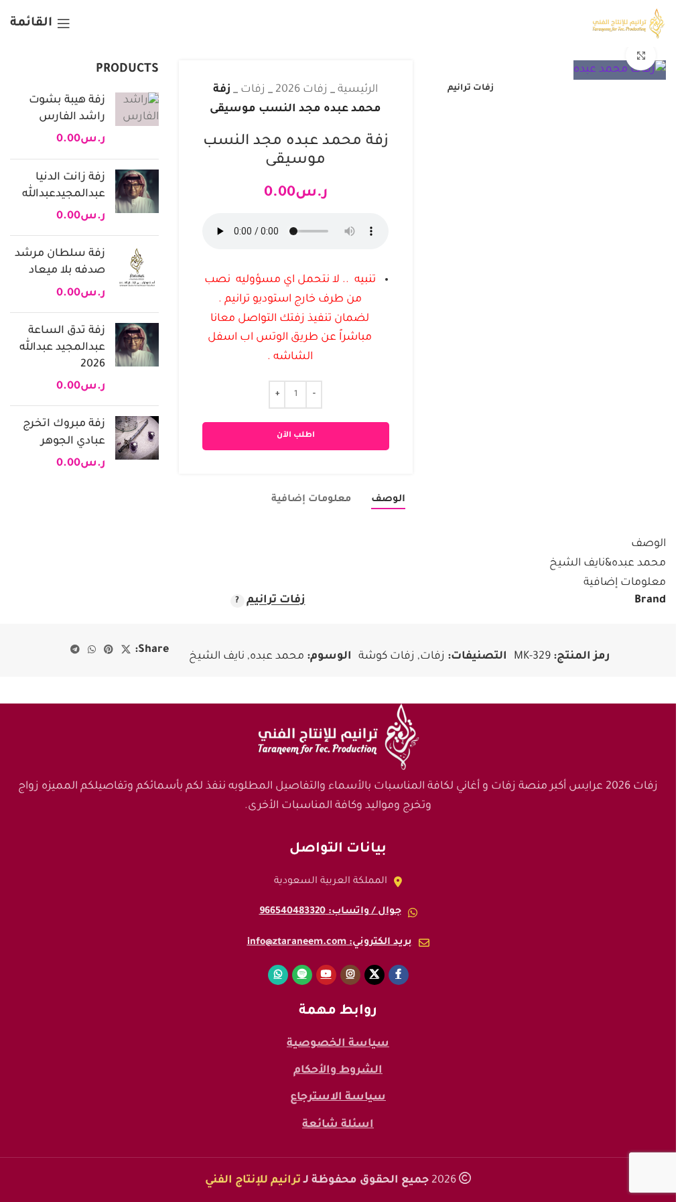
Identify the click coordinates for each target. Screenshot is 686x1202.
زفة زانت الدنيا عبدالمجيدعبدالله (63, 186)
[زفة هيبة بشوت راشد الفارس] (137, 120)
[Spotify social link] (302, 975)
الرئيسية (358, 90)
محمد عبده (277, 657)
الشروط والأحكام (338, 1071)
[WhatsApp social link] (92, 651)
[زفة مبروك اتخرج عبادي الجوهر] (137, 444)
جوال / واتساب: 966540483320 (330, 912)
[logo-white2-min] (338, 737)
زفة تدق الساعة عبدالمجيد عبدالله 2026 (62, 348)
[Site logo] (629, 24)
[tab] (388, 500)
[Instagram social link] (350, 975)
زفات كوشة (386, 657)
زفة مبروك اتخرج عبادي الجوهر (64, 432)
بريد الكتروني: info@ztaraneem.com (329, 942)
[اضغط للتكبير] (641, 56)
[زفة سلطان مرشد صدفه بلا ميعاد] (137, 274)
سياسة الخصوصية (338, 1044)
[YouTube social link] (326, 975)
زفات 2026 (301, 90)
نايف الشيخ (217, 657)
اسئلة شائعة (338, 1125)
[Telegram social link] (75, 651)
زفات (253, 90)
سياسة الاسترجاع (338, 1097)
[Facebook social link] (399, 975)
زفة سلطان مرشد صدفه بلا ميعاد (60, 262)
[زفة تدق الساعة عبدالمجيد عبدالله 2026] (137, 359)
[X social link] (126, 651)
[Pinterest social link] (108, 651)
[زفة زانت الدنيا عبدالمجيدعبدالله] (137, 198)
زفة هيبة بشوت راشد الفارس (67, 108)
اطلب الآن (296, 435)
